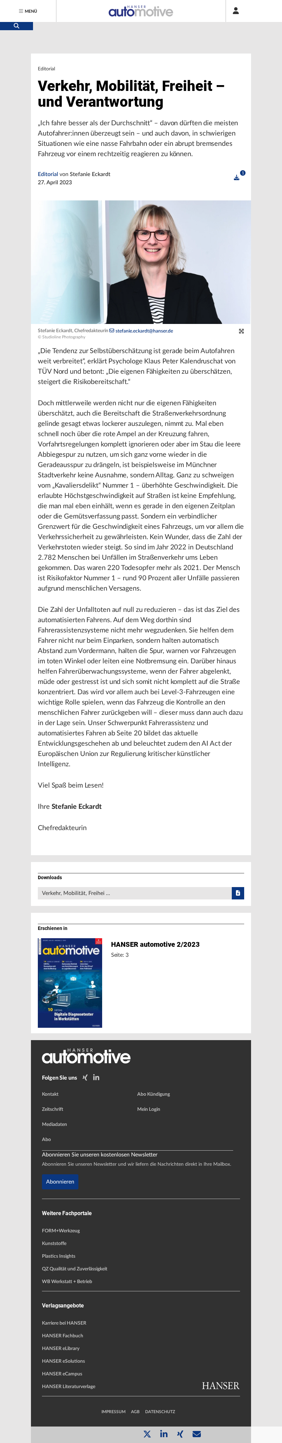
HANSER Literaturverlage (68, 1386)
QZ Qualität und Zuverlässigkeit (74, 1269)
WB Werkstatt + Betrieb (67, 1281)
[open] (236, 177)
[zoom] (241, 331)
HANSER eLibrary (60, 1348)
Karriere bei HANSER (64, 1323)
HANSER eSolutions (63, 1361)
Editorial (48, 174)
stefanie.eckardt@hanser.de (144, 331)
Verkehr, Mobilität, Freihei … (76, 893)
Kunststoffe (54, 1243)
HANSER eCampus (62, 1374)
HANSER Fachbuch (62, 1336)
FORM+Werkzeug (61, 1231)
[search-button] (16, 26)
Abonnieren (60, 1182)
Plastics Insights (58, 1256)
